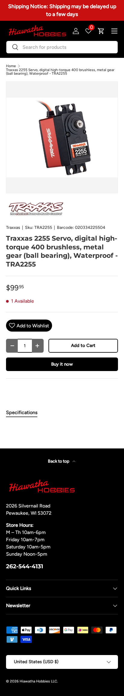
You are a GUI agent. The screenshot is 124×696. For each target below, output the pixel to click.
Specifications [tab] (21, 412)
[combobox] (62, 47)
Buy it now (62, 364)
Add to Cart (83, 345)
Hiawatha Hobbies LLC (38, 681)
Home (11, 66)
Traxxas (13, 227)
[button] (101, 31)
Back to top (59, 461)
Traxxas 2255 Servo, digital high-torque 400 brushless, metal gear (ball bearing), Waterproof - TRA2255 (60, 71)
